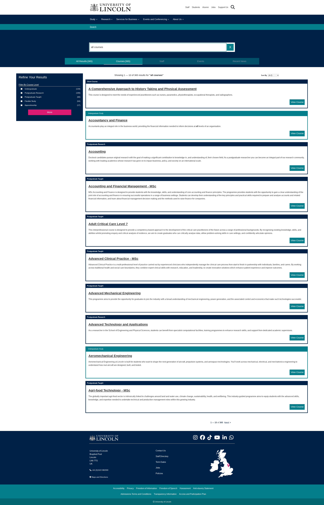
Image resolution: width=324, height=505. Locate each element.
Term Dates (161, 462)
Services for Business (126, 19)
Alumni (205, 7)
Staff (187, 7)
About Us (177, 19)
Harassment (185, 488)
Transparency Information (165, 494)
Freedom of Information (146, 488)
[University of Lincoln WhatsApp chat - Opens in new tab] (231, 437)
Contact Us (161, 451)
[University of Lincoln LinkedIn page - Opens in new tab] (224, 437)
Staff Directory (162, 456)
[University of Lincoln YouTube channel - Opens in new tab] (217, 437)
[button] (232, 7)
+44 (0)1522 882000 (100, 470)
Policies (159, 473)
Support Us (223, 7)
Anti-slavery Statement (203, 488)
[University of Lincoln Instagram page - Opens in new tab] (195, 437)
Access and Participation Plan (192, 494)
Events (200, 61)
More (49, 112)
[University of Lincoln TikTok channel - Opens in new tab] (209, 437)
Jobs (213, 7)
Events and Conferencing (155, 19)
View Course (298, 102)
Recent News (239, 61)
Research (105, 19)
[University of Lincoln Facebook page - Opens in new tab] (202, 437)
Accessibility (118, 488)
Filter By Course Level (29, 85)
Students (196, 7)
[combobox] (158, 47)
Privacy (130, 488)
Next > (227, 422)
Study (92, 19)
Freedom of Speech (168, 488)
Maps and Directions (100, 477)
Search (93, 27)
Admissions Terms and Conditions (136, 494)
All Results (81, 61)
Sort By (264, 75)
